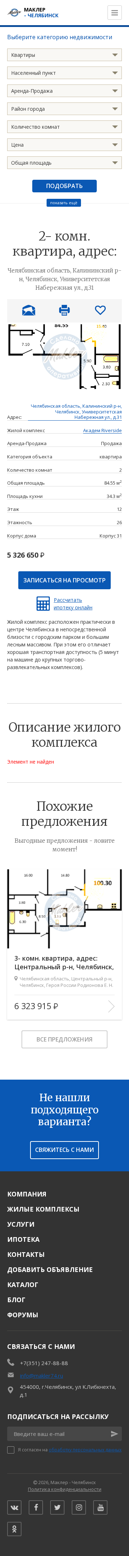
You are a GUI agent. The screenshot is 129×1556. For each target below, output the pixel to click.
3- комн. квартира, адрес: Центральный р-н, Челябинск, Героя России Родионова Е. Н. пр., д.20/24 (64, 962)
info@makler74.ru (41, 1375)
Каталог (22, 1284)
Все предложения (64, 1039)
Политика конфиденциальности (64, 1489)
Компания (27, 1194)
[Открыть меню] (115, 12)
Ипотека (23, 1239)
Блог (16, 1299)
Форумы (22, 1314)
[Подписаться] (115, 1434)
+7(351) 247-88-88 (44, 1363)
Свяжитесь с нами (64, 1150)
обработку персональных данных (85, 1450)
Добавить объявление (50, 1269)
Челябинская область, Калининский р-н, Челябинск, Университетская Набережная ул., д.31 (76, 411)
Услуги (20, 1224)
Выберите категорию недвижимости (59, 37)
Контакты (26, 1254)
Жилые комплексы (43, 1209)
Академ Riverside (102, 431)
